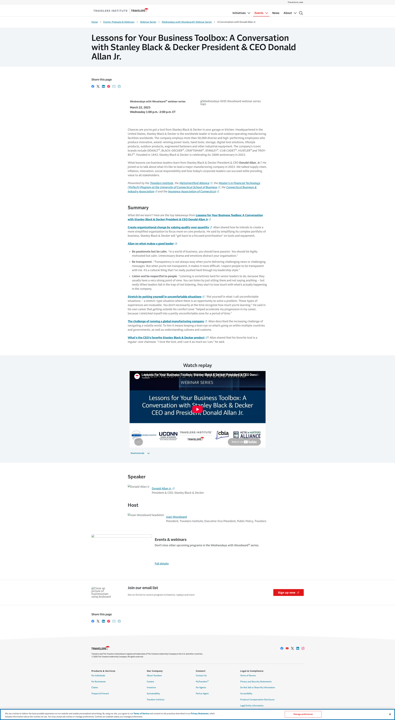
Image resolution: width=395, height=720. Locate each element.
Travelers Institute (161, 183)
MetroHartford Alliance (194, 183)
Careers (150, 682)
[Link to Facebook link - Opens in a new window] (281, 648)
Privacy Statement (200, 714)
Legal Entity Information (252, 706)
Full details (162, 563)
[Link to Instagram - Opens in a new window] (303, 648)
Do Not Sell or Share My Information (257, 687)
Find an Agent (202, 694)
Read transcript (137, 453)
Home (94, 22)
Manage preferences (303, 714)
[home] (120, 11)
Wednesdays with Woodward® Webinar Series (187, 22)
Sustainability (153, 694)
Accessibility (246, 694)
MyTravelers (202, 681)
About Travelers (154, 676)
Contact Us (201, 676)
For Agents (201, 687)
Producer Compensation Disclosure (257, 700)
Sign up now (291, 592)
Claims (94, 687)
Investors (151, 687)
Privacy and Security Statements (256, 682)
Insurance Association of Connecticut (192, 191)
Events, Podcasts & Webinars (118, 22)
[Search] (301, 13)
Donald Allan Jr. (162, 488)
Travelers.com (295, 2)
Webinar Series (148, 22)
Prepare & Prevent (100, 694)
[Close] (390, 714)
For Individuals (98, 676)
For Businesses (98, 682)
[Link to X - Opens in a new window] (292, 648)
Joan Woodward (176, 517)
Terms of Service (248, 676)
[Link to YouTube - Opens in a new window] (287, 648)
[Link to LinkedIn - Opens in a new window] (297, 648)
